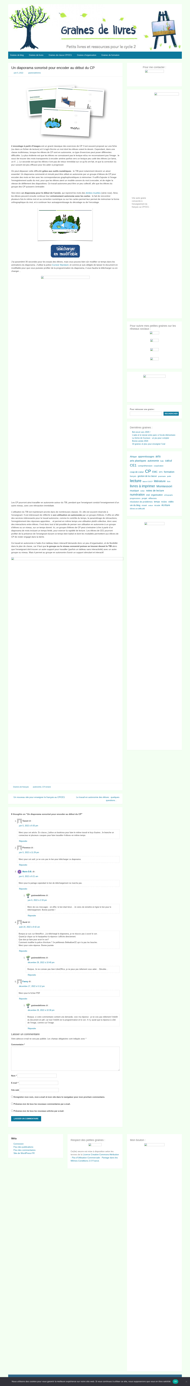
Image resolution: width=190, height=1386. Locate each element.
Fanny (25, 982)
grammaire (162, 476)
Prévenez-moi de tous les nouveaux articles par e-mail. (39, 1111)
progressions (135, 498)
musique (134, 490)
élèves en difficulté (137, 509)
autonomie (37, 787)
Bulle (162, 461)
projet (144, 498)
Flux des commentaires (24, 1150)
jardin (169, 476)
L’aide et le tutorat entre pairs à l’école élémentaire (153, 435)
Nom (14, 1076)
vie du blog (135, 505)
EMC (155, 471)
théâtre (164, 502)
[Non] (186, 1381)
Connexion (19, 1144)
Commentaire (18, 1044)
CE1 (133, 465)
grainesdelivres (34, 73)
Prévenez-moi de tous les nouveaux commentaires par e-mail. (42, 1104)
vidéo (171, 502)
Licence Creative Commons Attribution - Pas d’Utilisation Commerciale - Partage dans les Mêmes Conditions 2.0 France (95, 1157)
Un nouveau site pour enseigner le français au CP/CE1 (39, 797)
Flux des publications (23, 1147)
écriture (166, 505)
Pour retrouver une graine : (142, 409)
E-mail (14, 1083)
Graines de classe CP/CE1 (60, 55)
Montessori (164, 486)
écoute (157, 505)
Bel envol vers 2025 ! (141, 432)
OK (175, 1381)
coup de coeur (137, 472)
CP (43, 787)
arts (158, 456)
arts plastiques (138, 460)
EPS (161, 472)
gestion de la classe (147, 476)
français (133, 476)
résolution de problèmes (141, 502)
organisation (157, 495)
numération (137, 494)
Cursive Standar (59, 265)
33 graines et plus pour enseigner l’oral (148, 444)
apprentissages (146, 456)
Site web (15, 1090)
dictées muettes (93, 193)
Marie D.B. (27, 871)
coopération (158, 466)
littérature (160, 481)
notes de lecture (155, 490)
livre (168, 481)
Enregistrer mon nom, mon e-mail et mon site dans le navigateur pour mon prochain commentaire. (59, 1097)
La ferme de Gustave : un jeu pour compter (150, 438)
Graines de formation (110, 55)
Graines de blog (17, 55)
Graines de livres (36, 55)
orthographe (168, 495)
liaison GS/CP (148, 481)
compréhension (145, 466)
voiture (150, 505)
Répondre (23, 841)
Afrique (133, 456)
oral (148, 495)
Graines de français (21, 787)
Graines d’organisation (86, 55)
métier (142, 491)
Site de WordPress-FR (24, 1153)
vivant (144, 505)
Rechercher (171, 414)
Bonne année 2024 (140, 441)
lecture (48, 787)
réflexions (152, 498)
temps (157, 502)
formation (169, 471)
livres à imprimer (142, 486)
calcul (168, 460)
